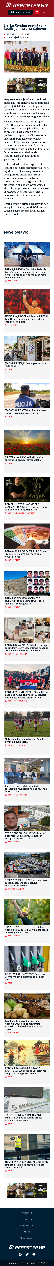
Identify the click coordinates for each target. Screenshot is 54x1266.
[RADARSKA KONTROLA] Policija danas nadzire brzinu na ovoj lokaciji (26, 411)
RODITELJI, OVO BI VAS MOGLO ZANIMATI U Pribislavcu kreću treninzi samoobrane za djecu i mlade (26, 507)
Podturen (19, 701)
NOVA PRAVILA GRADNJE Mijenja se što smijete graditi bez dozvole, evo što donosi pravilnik (26, 1164)
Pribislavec (19, 513)
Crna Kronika (13, 889)
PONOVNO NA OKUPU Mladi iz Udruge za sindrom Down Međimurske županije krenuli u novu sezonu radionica (26, 648)
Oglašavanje (27, 1213)
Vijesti (17, 281)
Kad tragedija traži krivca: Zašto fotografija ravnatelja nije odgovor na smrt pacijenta (26, 788)
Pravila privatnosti (27, 1225)
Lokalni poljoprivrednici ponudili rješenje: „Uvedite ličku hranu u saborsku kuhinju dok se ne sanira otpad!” (23, 1025)
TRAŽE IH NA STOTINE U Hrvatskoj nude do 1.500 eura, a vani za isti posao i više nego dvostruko (26, 929)
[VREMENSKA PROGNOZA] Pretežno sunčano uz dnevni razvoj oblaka (24, 459)
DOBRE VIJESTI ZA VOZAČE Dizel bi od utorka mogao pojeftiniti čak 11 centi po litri (25, 976)
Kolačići (27, 1232)
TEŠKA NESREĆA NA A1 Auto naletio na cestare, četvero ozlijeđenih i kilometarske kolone (26, 882)
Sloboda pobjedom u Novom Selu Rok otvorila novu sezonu (25, 740)
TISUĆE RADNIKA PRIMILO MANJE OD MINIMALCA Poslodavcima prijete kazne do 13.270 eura (25, 1117)
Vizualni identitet (27, 1238)
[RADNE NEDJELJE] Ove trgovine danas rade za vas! (26, 365)
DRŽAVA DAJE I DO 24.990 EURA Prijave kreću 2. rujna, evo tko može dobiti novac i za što (26, 554)
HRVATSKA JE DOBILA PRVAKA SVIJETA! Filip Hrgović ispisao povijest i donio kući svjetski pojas (26, 319)
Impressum (27, 1219)
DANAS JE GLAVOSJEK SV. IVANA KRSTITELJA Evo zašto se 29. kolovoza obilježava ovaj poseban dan (25, 1070)
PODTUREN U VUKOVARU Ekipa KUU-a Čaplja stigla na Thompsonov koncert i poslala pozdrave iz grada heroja (26, 694)
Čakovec (18, 654)
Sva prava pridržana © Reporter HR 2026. (27, 1263)
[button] (37, 12)
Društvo (11, 281)
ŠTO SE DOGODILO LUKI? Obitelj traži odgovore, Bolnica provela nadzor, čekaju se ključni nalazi (25, 836)
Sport (10, 325)
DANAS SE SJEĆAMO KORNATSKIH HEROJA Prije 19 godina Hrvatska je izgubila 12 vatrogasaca (24, 601)
